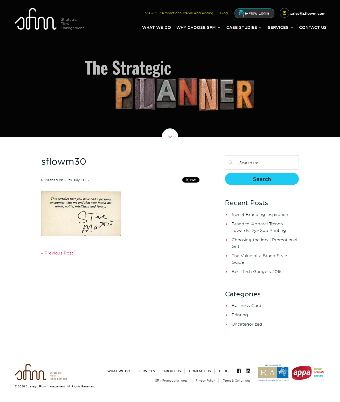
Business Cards (248, 305)
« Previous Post (57, 253)
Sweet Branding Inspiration (260, 214)
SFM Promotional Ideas (171, 380)
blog (224, 13)
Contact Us (313, 27)
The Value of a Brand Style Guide (259, 259)
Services (146, 371)
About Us (172, 371)
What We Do (156, 27)
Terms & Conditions (236, 380)
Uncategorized (247, 324)
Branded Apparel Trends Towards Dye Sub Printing (259, 227)
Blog (223, 371)
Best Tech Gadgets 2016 (257, 271)
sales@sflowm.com (307, 13)
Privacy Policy (205, 380)
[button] (199, 27)
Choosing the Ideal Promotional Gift (264, 243)
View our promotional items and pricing (179, 13)
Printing (240, 314)
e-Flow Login (256, 13)
